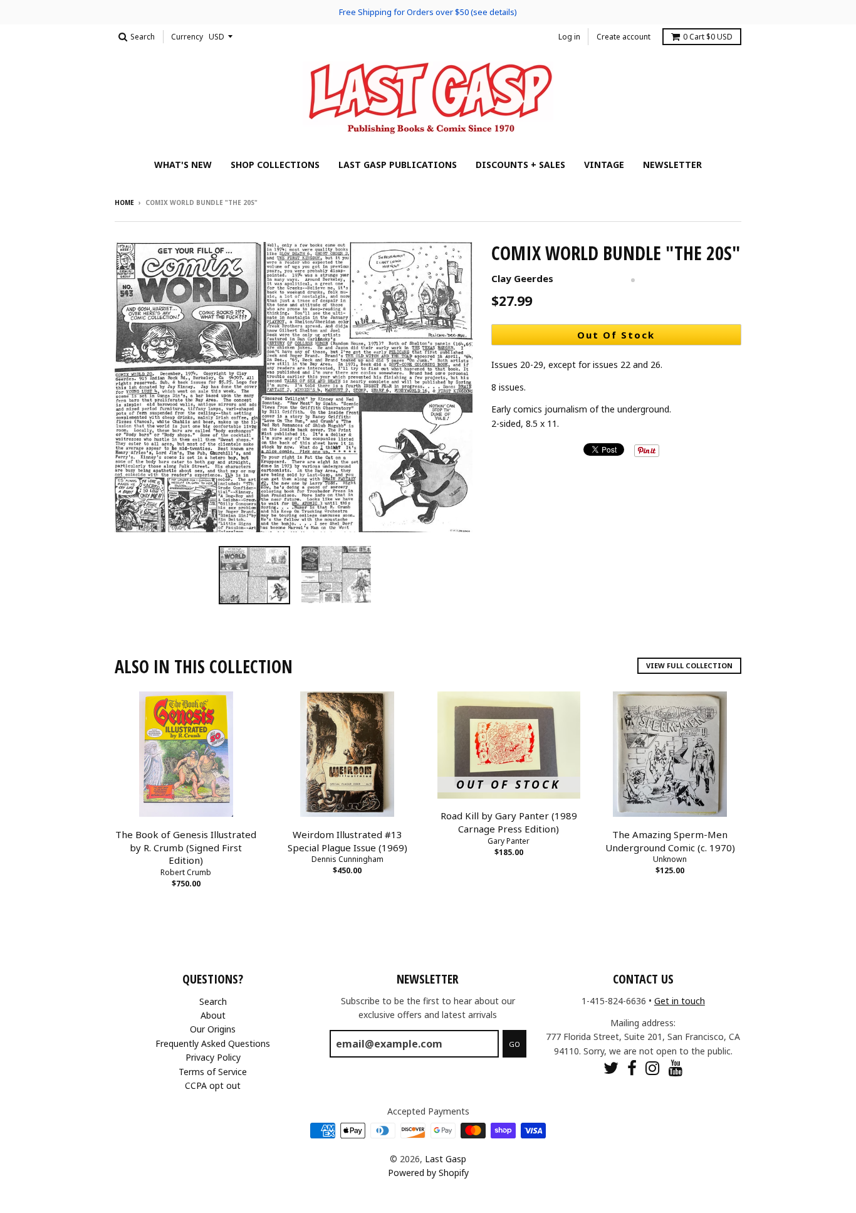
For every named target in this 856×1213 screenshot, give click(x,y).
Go (514, 1044)
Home (124, 202)
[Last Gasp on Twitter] (611, 1067)
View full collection (689, 665)
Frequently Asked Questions (212, 1043)
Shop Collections (275, 165)
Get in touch (679, 1001)
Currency (187, 36)
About (213, 1015)
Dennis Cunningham (347, 859)
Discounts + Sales (520, 165)
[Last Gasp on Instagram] (652, 1067)
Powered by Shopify (428, 1173)
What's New (183, 165)
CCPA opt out (213, 1085)
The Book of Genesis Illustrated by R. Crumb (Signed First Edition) (185, 847)
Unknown (670, 859)
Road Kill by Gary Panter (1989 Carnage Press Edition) (509, 822)
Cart (708, 36)
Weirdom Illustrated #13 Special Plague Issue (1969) (347, 841)
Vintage (604, 165)
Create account (623, 36)
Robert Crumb (185, 872)
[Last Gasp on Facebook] (632, 1067)
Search (213, 1001)
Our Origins (213, 1029)
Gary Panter (509, 841)
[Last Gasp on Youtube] (676, 1067)
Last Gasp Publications (397, 165)
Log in (569, 36)
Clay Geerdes (522, 278)
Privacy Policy (213, 1057)
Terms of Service (213, 1072)
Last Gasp (445, 1159)
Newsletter (672, 165)
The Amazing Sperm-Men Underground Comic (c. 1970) (670, 841)
